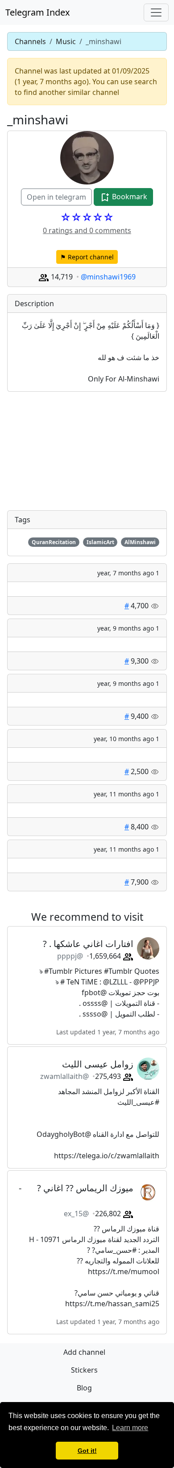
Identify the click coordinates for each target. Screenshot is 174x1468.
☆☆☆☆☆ (87, 217)
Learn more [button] (130, 1427)
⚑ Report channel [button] (87, 257)
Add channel (84, 1352)
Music (66, 41)
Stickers (84, 1370)
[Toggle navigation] (156, 12)
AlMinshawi (140, 542)
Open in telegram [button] (56, 197)
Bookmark (128, 196)
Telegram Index (37, 12)
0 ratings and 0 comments (87, 230)
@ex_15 (76, 1213)
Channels (30, 41)
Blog (84, 1388)
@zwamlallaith (64, 1076)
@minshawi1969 (108, 277)
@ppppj (70, 956)
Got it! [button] (87, 1450)
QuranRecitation (54, 542)
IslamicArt (100, 542)
